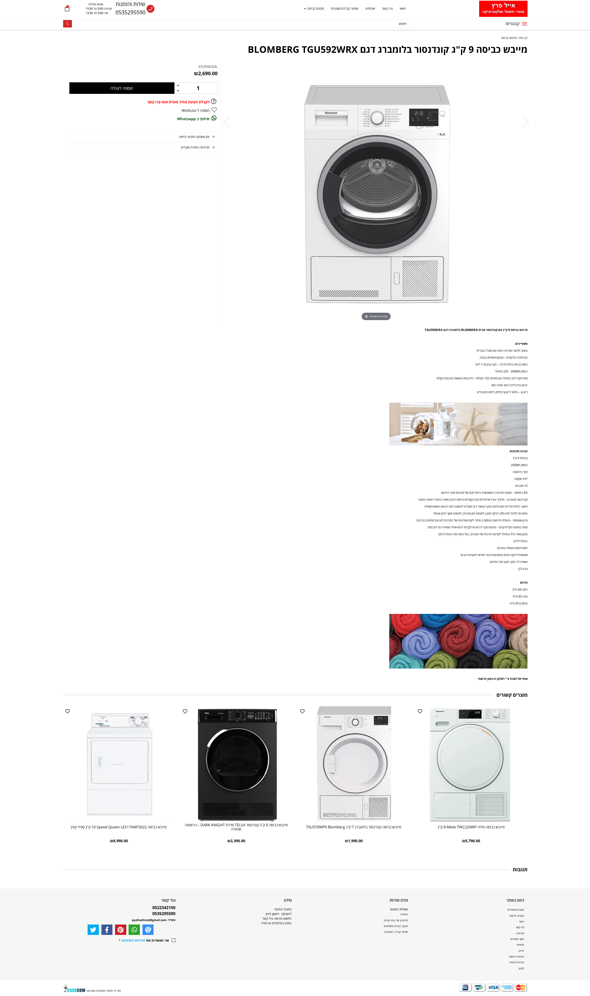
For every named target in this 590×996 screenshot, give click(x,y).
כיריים (521, 950)
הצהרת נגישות (516, 956)
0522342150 (163, 907)
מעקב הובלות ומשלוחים (396, 926)
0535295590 (130, 12)
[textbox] (94, 8)
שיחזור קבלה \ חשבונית (396, 932)
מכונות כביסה (315, 8)
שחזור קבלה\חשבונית (344, 8)
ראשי (403, 8)
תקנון (521, 968)
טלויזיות (520, 944)
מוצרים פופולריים (515, 909)
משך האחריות (517, 939)
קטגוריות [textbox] (512, 23)
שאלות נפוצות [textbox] (395, 920)
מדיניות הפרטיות (133, 940)
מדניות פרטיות (517, 962)
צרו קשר (387, 8)
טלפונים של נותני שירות (395, 920)
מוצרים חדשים (517, 915)
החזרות (404, 914)
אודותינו (370, 8)
